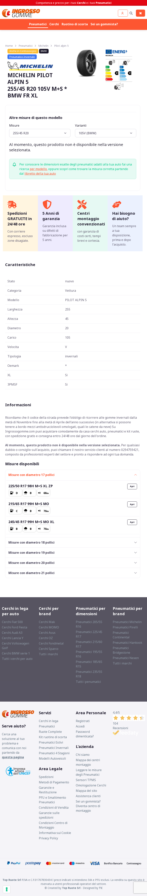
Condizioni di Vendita (54, 807)
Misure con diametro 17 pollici (31, 475)
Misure (14, 125)
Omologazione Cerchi (91, 785)
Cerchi (54, 24)
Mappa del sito (86, 791)
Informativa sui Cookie (55, 833)
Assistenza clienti (88, 796)
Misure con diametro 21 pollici (31, 573)
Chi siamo (83, 755)
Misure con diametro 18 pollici (31, 542)
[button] (123, 13)
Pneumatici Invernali (54, 748)
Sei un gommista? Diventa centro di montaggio (88, 806)
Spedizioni (46, 777)
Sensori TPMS (86, 780)
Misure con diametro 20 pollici (31, 563)
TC (101, 888)
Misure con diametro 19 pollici (31, 552)
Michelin (43, 46)
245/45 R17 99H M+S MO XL (31, 521)
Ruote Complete (50, 732)
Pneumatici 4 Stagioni (54, 753)
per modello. (38, 169)
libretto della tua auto (40, 173)
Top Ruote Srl (71, 888)
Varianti (80, 125)
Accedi (80, 726)
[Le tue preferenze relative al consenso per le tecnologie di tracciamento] (6, 889)
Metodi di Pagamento (54, 782)
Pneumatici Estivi (51, 742)
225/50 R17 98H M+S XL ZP (30, 486)
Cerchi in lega (48, 721)
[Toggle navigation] (131, 13)
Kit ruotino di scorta (53, 737)
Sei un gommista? (104, 24)
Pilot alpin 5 (61, 46)
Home (9, 46)
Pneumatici (38, 24)
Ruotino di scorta (75, 24)
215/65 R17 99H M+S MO (28, 503)
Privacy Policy (48, 838)
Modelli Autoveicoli (52, 758)
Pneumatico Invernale (22, 56)
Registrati (83, 721)
